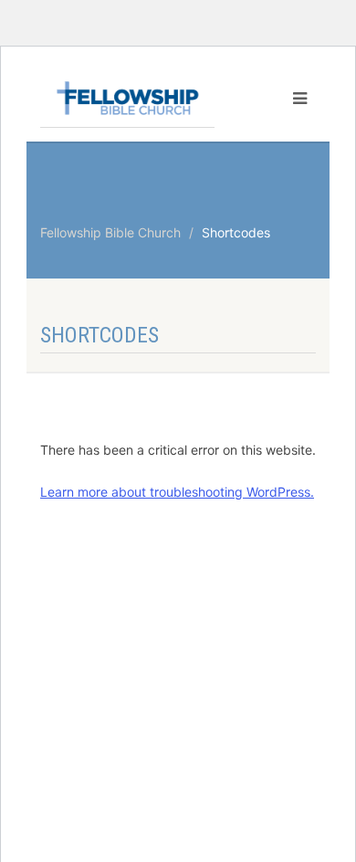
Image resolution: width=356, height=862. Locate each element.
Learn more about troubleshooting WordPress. (177, 491)
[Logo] (127, 97)
